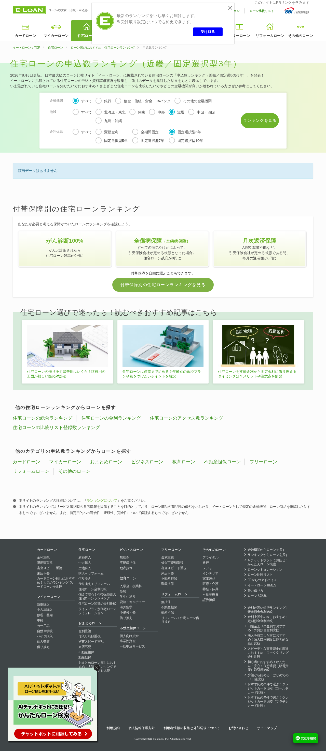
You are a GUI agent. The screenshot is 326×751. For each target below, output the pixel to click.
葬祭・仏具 (210, 589)
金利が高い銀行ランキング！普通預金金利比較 (268, 610)
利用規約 (113, 728)
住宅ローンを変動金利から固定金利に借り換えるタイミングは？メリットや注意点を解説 (257, 374)
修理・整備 (45, 615)
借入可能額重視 (89, 636)
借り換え (43, 647)
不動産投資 (210, 594)
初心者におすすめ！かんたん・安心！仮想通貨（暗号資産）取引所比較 (268, 666)
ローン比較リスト (262, 11)
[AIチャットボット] (54, 705)
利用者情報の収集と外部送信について (192, 728)
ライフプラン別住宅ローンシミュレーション (97, 611)
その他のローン (300, 36)
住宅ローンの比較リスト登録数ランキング (56, 427)
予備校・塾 (127, 612)
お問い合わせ (238, 728)
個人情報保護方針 (141, 728)
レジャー (208, 568)
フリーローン (239, 36)
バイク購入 (45, 636)
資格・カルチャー (132, 602)
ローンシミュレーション (265, 569)
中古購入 (84, 563)
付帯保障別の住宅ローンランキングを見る (163, 285)
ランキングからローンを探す (268, 555)
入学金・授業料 (131, 586)
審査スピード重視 (49, 568)
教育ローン (183, 461)
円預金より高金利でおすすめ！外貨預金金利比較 (266, 628)
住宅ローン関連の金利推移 (97, 604)
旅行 (205, 563)
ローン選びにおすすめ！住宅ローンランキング (103, 47)
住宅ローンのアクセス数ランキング (186, 418)
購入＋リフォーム (91, 573)
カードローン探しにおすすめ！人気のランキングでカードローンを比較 (56, 582)
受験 (123, 591)
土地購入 (84, 568)
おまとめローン (106, 461)
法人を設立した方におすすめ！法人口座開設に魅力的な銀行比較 (268, 639)
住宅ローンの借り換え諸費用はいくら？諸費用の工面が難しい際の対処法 (66, 374)
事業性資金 (127, 641)
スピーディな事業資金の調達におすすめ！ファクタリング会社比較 (268, 652)
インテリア (210, 573)
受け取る (208, 32)
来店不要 (43, 573)
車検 (40, 620)
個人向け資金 (129, 636)
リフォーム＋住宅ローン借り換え (180, 620)
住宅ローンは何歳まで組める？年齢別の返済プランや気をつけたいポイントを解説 (162, 374)
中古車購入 (45, 610)
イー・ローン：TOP (26, 47)
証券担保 (208, 600)
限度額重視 (45, 563)
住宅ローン (87, 36)
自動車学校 (45, 631)
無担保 (124, 557)
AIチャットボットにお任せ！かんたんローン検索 (268, 562)
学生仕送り (127, 596)
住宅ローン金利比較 (92, 589)
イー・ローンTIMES (262, 585)
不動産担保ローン (222, 461)
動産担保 (84, 657)
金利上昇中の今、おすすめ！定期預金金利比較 (268, 619)
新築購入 (84, 557)
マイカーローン (56, 36)
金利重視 (43, 557)
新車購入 (43, 605)
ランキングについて (102, 500)
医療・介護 (210, 584)
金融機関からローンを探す (266, 550)
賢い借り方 (255, 591)
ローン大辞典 (257, 596)
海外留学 (126, 607)
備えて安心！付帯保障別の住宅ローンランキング (97, 596)
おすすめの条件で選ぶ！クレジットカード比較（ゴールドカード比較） (268, 688)
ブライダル (210, 557)
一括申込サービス (132, 646)
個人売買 (43, 641)
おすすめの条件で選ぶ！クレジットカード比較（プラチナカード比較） (268, 701)
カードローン (25, 36)
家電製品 (208, 578)
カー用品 (43, 626)
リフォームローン (270, 36)
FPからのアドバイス (262, 580)
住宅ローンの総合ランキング (42, 418)
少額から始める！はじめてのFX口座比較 (268, 677)
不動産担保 (86, 652)
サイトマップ (267, 728)
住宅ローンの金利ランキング (111, 418)
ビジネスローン (147, 461)
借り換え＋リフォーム (94, 584)
